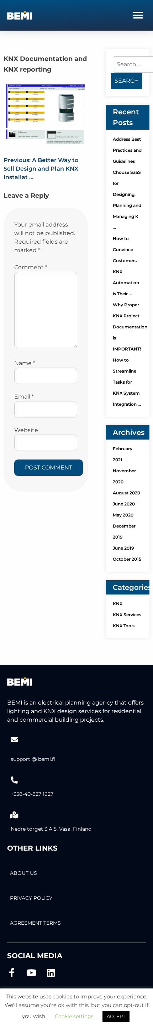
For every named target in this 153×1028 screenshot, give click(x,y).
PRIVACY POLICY (31, 898)
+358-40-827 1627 (32, 794)
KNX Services (127, 614)
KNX (117, 603)
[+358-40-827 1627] (14, 780)
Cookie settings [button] (74, 1016)
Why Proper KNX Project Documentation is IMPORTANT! (130, 327)
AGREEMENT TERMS (35, 923)
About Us (23, 873)
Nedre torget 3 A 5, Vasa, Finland (51, 829)
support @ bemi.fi (33, 759)
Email (24, 396)
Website (26, 430)
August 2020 (126, 492)
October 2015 (127, 559)
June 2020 (124, 504)
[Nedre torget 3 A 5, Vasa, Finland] (14, 815)
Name (24, 363)
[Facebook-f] (11, 972)
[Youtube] (31, 972)
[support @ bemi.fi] (14, 739)
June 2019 (123, 548)
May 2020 (123, 515)
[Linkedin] (50, 972)
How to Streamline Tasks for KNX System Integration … (127, 382)
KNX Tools (123, 625)
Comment (30, 267)
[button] (138, 15)
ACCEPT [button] (116, 1016)
